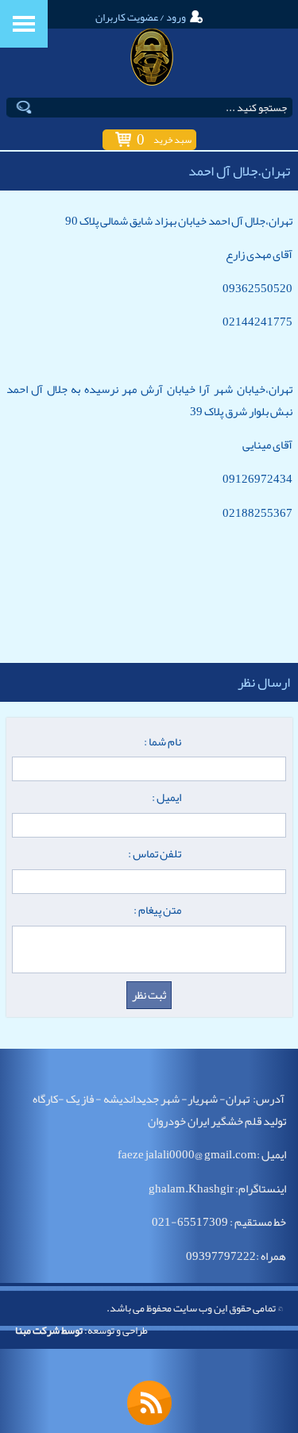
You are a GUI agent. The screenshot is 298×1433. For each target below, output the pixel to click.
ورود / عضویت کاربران (140, 17)
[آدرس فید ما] (149, 1403)
